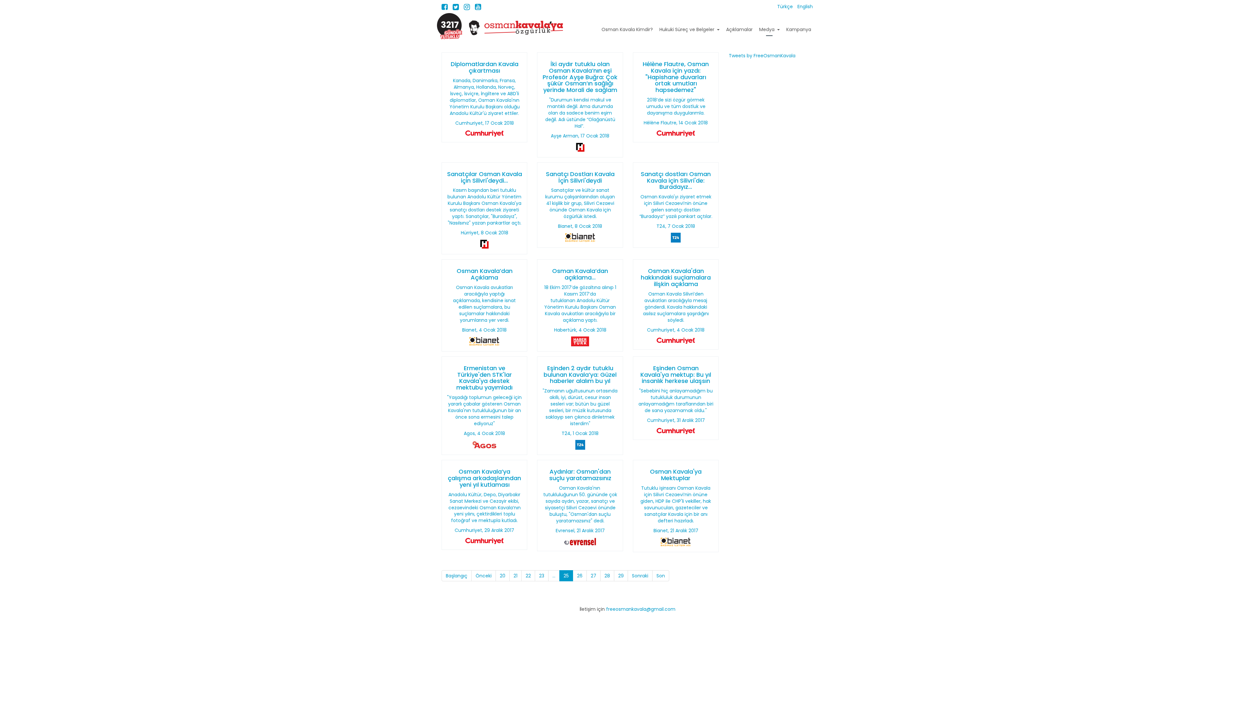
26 (580, 575)
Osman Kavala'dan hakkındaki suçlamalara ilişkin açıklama (676, 277)
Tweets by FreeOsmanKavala (762, 55)
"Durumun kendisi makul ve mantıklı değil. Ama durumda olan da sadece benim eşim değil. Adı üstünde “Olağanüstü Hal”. (580, 113)
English (805, 6)
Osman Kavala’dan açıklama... (580, 274)
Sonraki (640, 575)
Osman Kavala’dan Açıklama (485, 274)
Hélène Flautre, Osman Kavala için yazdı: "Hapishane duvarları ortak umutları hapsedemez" (676, 77)
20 (502, 575)
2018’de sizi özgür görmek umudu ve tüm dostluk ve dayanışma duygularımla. (676, 106)
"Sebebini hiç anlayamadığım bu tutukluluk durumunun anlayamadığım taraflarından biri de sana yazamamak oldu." (675, 401)
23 (541, 575)
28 (607, 575)
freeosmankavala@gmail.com (640, 609)
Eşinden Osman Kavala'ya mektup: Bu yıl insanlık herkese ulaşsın (675, 374)
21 (515, 575)
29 (621, 575)
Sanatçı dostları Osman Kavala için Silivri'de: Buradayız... (676, 180)
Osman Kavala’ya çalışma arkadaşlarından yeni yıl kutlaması (484, 478)
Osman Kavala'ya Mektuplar (676, 474)
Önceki (484, 575)
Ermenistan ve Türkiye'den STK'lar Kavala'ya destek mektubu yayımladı (484, 377)
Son (660, 575)
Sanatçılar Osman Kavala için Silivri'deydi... (484, 177)
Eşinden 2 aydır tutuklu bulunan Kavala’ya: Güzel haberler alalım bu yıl (580, 374)
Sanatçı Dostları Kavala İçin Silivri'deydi (580, 177)
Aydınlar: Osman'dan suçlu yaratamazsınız (580, 474)
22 (528, 575)
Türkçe (785, 6)
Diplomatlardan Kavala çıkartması (484, 67)
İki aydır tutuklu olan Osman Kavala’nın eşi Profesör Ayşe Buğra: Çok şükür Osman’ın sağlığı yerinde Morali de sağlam (580, 77)
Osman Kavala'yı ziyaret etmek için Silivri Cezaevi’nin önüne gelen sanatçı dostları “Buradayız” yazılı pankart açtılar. (675, 206)
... (553, 575)
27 (593, 575)
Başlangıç (456, 575)
